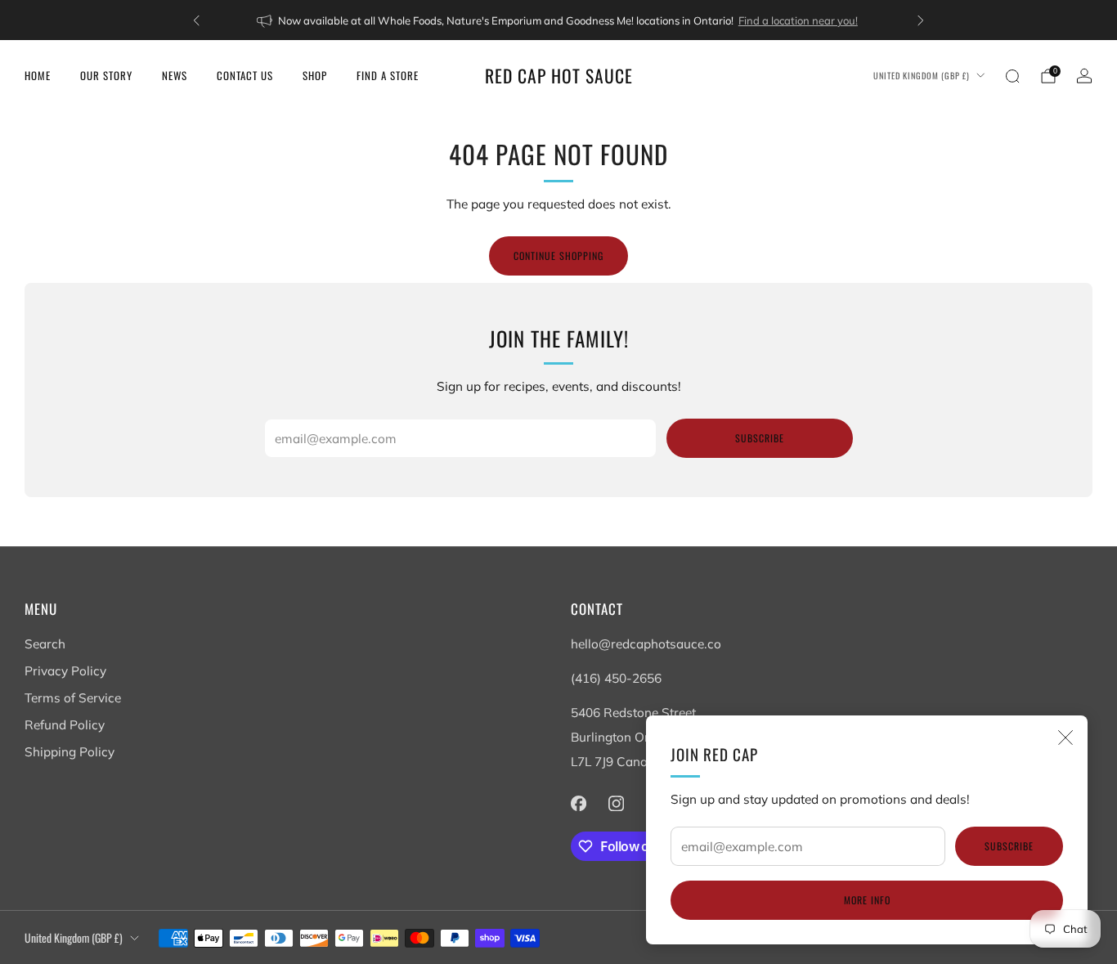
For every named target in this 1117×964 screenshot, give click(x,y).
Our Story (106, 75)
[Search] (1012, 76)
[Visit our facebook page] (578, 803)
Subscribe (1009, 846)
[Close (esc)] (1065, 737)
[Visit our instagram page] (616, 803)
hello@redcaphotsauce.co (646, 644)
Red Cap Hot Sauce (559, 76)
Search (45, 644)
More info (867, 900)
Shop (315, 75)
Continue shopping (558, 255)
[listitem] (558, 20)
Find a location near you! (798, 20)
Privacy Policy (65, 671)
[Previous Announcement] (196, 20)
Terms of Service (73, 698)
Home (38, 75)
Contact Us (245, 75)
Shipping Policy (69, 752)
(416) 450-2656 (616, 678)
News (174, 75)
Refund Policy (65, 725)
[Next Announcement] (920, 20)
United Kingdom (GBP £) (921, 75)
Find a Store (388, 75)
